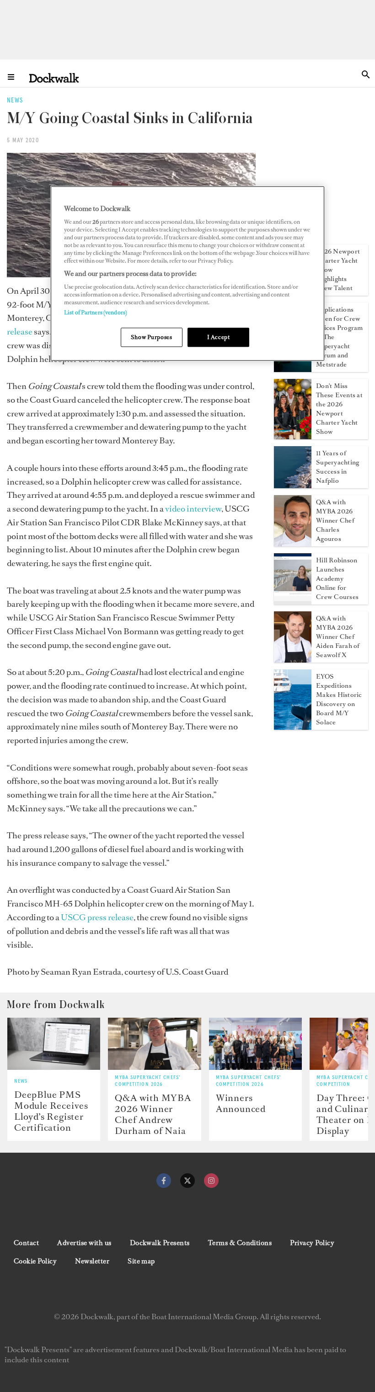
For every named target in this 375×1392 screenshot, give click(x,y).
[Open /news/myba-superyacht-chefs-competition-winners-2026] (255, 1044)
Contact (26, 1242)
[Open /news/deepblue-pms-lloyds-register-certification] (53, 1044)
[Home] (54, 77)
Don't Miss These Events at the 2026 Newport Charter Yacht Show (339, 409)
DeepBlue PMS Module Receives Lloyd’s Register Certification (51, 1111)
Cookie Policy (35, 1261)
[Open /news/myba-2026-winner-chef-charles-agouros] (293, 543)
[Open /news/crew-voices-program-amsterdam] (293, 369)
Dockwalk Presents (160, 1242)
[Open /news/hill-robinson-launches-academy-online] (293, 601)
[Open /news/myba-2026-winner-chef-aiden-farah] (293, 659)
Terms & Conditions (240, 1242)
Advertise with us (84, 1242)
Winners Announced (241, 1103)
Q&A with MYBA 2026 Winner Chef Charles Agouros (335, 520)
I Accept (218, 337)
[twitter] (187, 1180)
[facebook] (163, 1180)
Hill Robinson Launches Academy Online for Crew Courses (337, 578)
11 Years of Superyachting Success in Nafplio (337, 467)
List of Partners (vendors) (95, 312)
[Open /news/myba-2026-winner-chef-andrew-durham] (154, 1044)
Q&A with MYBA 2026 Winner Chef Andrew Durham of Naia (153, 1114)
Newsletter (92, 1261)
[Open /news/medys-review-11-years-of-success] (293, 485)
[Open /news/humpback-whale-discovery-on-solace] (293, 727)
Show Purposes (151, 337)
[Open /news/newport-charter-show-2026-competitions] (293, 436)
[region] (187, 273)
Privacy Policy (312, 1242)
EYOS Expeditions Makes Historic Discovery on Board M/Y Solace (339, 699)
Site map (141, 1261)
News (20, 1081)
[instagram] (211, 1180)
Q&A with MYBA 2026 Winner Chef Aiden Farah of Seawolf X (337, 636)
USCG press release (97, 917)
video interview (193, 508)
